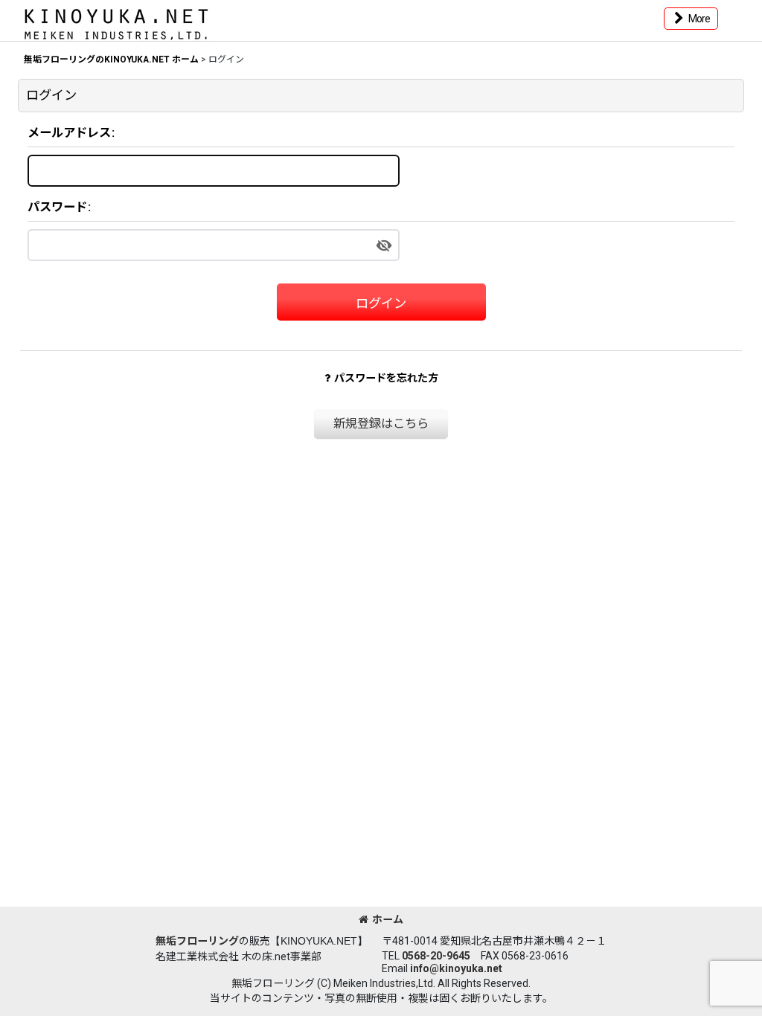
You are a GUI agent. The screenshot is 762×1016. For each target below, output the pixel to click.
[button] (691, 18)
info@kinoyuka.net (456, 968)
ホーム (387, 919)
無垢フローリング (197, 941)
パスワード (57, 207)
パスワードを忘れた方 (386, 378)
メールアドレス (69, 133)
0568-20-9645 (436, 956)
